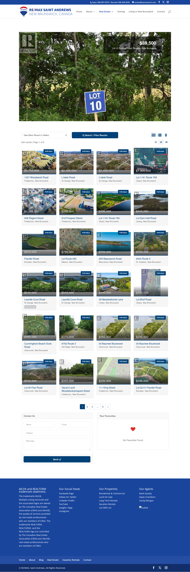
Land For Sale (106, 497)
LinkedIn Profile (66, 500)
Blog (41, 559)
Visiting (121, 12)
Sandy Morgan (146, 500)
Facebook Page (66, 493)
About (89, 12)
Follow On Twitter (67, 497)
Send (56, 459)
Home (79, 12)
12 (156, 142)
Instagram (64, 511)
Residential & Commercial (112, 493)
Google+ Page (65, 507)
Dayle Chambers (147, 497)
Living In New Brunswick (141, 12)
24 (161, 142)
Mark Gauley (145, 493)
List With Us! (105, 507)
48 (166, 142)
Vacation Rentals (107, 504)
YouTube (63, 504)
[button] (21, 76)
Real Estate (104, 12)
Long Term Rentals (108, 500)
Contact (161, 12)
